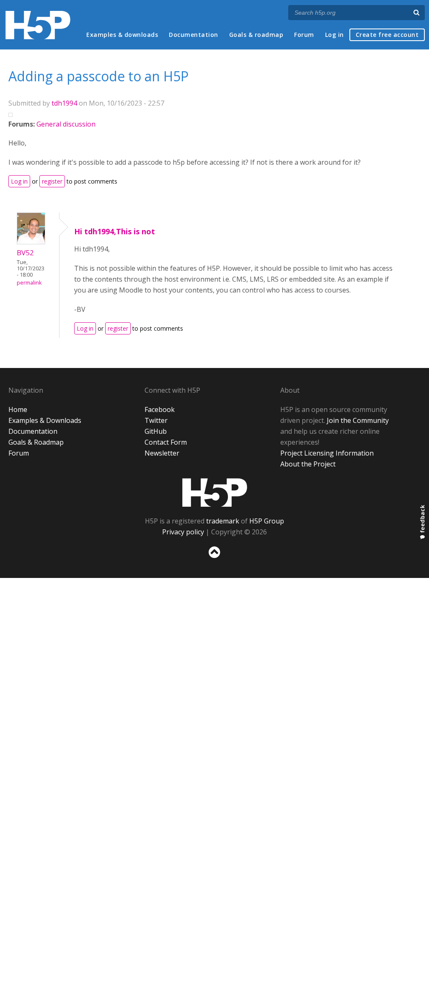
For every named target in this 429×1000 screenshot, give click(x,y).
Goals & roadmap (256, 35)
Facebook (160, 409)
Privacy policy (183, 531)
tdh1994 (64, 103)
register (52, 181)
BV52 (25, 252)
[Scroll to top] (214, 560)
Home (17, 409)
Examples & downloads (122, 35)
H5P (214, 492)
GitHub (156, 431)
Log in (334, 35)
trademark (222, 521)
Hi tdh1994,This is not (114, 231)
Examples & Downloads (44, 420)
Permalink (29, 282)
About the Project (308, 464)
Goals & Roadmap (36, 442)
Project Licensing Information (327, 453)
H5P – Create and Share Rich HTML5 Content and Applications (38, 25)
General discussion (66, 124)
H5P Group (266, 521)
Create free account (387, 35)
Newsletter (162, 453)
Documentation (193, 35)
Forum (304, 35)
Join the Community (358, 420)
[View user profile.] (31, 241)
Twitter (156, 420)
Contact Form (166, 442)
